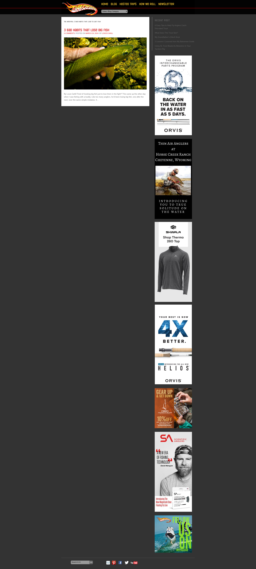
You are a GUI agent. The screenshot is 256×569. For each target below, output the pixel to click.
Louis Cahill (107, 33)
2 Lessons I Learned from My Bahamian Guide (174, 41)
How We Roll (147, 4)
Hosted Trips (128, 4)
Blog (114, 4)
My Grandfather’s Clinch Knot (167, 37)
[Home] (80, 16)
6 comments (69, 33)
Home (104, 4)
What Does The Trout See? (166, 33)
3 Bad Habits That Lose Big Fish (86, 30)
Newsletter (166, 4)
